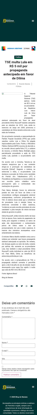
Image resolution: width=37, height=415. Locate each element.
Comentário (7, 317)
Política (18, 86)
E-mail (5, 350)
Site (3, 358)
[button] (33, 20)
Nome (5, 342)
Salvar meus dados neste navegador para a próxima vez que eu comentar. (18, 369)
